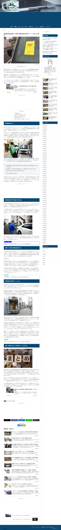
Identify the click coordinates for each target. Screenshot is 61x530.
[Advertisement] (30, 18)
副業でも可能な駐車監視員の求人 (20, 116)
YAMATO (50, 66)
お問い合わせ (47, 527)
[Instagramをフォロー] (21, 425)
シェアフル (7, 328)
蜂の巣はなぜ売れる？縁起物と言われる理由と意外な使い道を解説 (50, 52)
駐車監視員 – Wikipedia (12, 173)
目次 (20, 111)
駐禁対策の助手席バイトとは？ (20, 117)
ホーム (33, 527)
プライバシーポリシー (38, 527)
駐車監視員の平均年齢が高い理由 (20, 114)
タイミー (37, 327)
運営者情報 (51, 527)
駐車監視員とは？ (18, 113)
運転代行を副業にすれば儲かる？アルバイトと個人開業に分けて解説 (50, 49)
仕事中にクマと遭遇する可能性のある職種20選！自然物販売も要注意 (50, 45)
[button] (36, 420)
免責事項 (43, 527)
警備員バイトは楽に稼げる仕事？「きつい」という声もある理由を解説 (17, 243)
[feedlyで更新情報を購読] (23, 425)
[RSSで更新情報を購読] (25, 425)
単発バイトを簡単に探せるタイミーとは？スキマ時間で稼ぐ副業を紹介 (17, 341)
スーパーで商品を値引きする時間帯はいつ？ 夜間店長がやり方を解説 (50, 42)
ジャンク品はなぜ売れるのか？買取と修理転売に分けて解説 (50, 39)
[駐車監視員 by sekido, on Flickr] (6, 258)
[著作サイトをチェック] (18, 425)
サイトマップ (56, 527)
